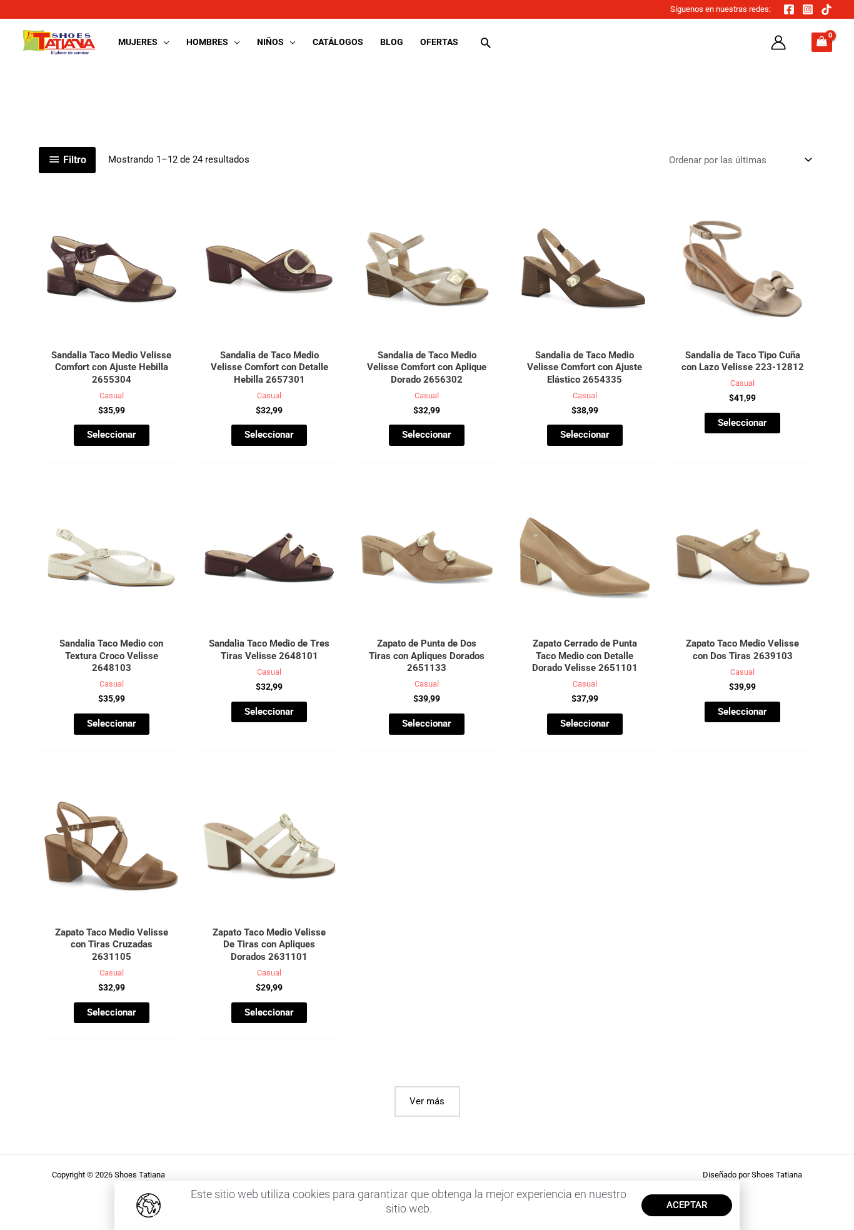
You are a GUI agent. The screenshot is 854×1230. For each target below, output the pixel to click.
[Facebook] (789, 9)
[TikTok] (826, 9)
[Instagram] (807, 9)
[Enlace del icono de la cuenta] (778, 42)
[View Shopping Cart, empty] (821, 42)
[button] (163, 42)
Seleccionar (111, 434)
